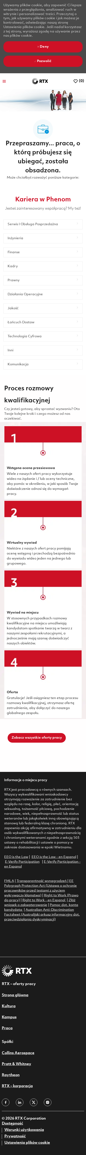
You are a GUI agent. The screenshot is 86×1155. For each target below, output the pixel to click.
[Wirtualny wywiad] (43, 534)
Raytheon (11, 1075)
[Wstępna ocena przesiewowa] (43, 462)
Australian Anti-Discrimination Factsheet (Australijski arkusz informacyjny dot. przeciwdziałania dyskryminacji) (42, 914)
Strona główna (15, 995)
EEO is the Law (16, 857)
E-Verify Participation (22, 862)
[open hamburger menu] (4, 81)
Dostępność (12, 1124)
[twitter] (33, 1102)
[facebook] (5, 1102)
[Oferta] (43, 684)
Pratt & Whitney (16, 1064)
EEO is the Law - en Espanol (54, 857)
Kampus (9, 1017)
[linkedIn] (19, 1102)
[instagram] (47, 1102)
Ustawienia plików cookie (27, 1143)
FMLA (9, 881)
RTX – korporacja (17, 1086)
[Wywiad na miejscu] (43, 609)
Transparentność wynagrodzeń (42, 881)
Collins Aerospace (18, 1053)
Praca (7, 1028)
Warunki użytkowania (24, 1130)
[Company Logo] (40, 81)
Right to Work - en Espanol (43, 900)
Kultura (9, 1006)
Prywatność (15, 1136)
